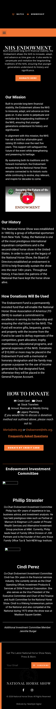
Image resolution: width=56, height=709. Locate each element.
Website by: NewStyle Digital (28, 703)
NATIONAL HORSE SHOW (29, 683)
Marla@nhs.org (12, 430)
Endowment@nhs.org (39, 430)
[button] (4, 32)
